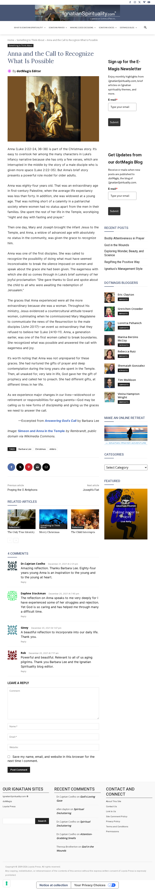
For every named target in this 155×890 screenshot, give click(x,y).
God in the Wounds (116, 245)
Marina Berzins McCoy (128, 338)
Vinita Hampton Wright (129, 395)
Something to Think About (30, 40)
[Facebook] (130, 2)
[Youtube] (148, 2)
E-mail (113, 99)
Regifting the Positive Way (122, 262)
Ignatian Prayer (126, 506)
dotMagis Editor (29, 71)
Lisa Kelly (126, 521)
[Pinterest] (29, 467)
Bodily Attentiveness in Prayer (124, 238)
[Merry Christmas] (53, 519)
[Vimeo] (144, 2)
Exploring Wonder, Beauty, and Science (124, 253)
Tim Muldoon (127, 380)
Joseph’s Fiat (91, 490)
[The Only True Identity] (22, 519)
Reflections (14, 527)
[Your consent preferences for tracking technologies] (6, 883)
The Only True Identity (21, 532)
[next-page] (16, 540)
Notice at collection (54, 885)
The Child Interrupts (83, 532)
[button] (145, 27)
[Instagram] (135, 2)
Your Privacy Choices (89, 885)
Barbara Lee (25, 449)
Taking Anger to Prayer (126, 514)
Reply (23, 582)
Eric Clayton (126, 294)
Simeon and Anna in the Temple (41, 431)
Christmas (40, 449)
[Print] (37, 467)
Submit (114, 122)
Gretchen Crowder (130, 309)
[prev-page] (10, 540)
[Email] (46, 467)
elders (53, 449)
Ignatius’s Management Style (123, 269)
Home (11, 40)
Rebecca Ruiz (127, 351)
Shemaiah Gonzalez (131, 365)
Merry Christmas (49, 532)
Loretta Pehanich (130, 323)
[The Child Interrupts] (85, 519)
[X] (139, 2)
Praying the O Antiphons (22, 490)
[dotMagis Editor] (10, 71)
